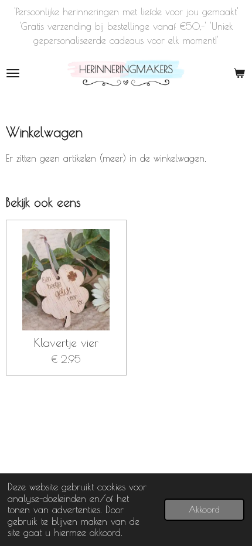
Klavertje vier (66, 342)
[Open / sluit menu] (13, 73)
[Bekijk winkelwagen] (239, 73)
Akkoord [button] (204, 509)
